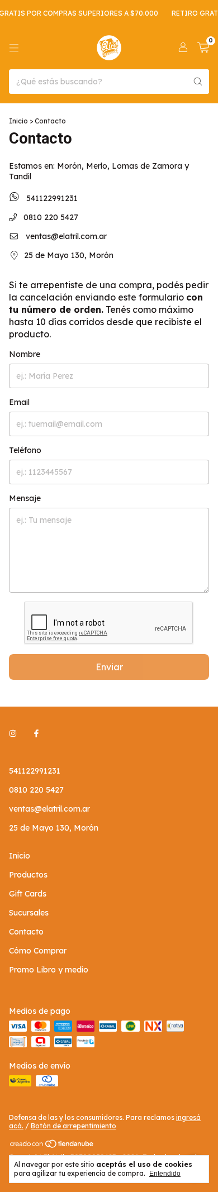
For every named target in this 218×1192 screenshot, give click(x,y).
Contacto (26, 932)
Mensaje (25, 498)
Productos (28, 875)
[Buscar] (198, 81)
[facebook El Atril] (36, 734)
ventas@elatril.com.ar (66, 236)
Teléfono (25, 450)
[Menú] (14, 48)
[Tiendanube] (52, 1146)
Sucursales (29, 913)
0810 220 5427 (49, 217)
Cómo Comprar (38, 951)
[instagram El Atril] (13, 734)
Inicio (18, 121)
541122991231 (51, 198)
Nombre (24, 354)
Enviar (109, 667)
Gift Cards (27, 894)
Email (19, 402)
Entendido (165, 1173)
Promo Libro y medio (48, 970)
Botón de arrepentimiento (73, 1126)
